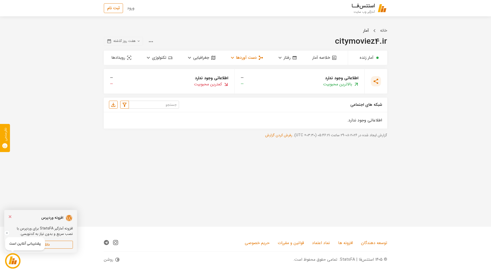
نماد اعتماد (321, 243)
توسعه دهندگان (374, 243)
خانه (383, 31)
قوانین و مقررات (291, 243)
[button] (287, 58)
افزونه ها (345, 243)
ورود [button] (131, 8)
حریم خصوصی (257, 243)
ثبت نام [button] (113, 8)
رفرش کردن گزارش (278, 135)
